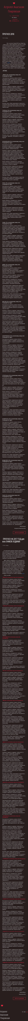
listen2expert (15, 19)
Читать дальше (19, 532)
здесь (23, 573)
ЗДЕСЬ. (8, 62)
